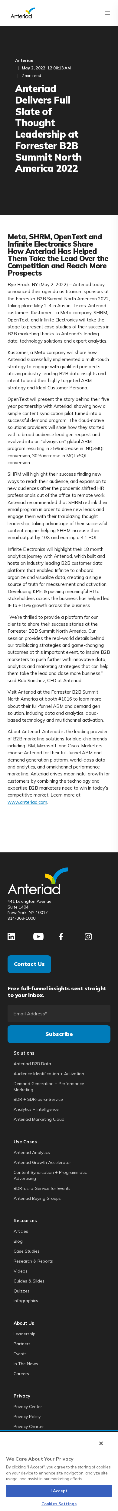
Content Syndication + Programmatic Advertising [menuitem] (50, 1175)
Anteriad (24, 60)
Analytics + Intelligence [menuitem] (36, 1109)
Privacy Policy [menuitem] (27, 1416)
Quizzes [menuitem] (22, 1291)
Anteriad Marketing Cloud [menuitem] (39, 1119)
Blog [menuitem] (18, 1241)
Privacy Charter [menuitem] (29, 1426)
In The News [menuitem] (26, 1363)
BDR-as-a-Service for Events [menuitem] (42, 1188)
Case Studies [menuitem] (27, 1251)
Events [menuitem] (20, 1353)
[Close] (101, 1443)
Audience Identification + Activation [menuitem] (49, 1073)
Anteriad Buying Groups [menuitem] (37, 1198)
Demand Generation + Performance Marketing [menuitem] (49, 1086)
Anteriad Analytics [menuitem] (32, 1152)
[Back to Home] (23, 12)
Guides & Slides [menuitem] (29, 1281)
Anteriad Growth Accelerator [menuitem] (42, 1162)
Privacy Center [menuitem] (28, 1406)
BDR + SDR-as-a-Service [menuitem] (38, 1099)
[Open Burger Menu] (107, 13)
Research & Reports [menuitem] (33, 1261)
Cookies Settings (59, 1503)
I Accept (59, 1490)
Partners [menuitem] (22, 1343)
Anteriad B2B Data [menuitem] (32, 1063)
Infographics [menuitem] (26, 1300)
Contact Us (29, 963)
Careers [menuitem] (21, 1373)
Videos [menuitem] (21, 1271)
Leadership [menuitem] (24, 1334)
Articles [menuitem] (21, 1231)
